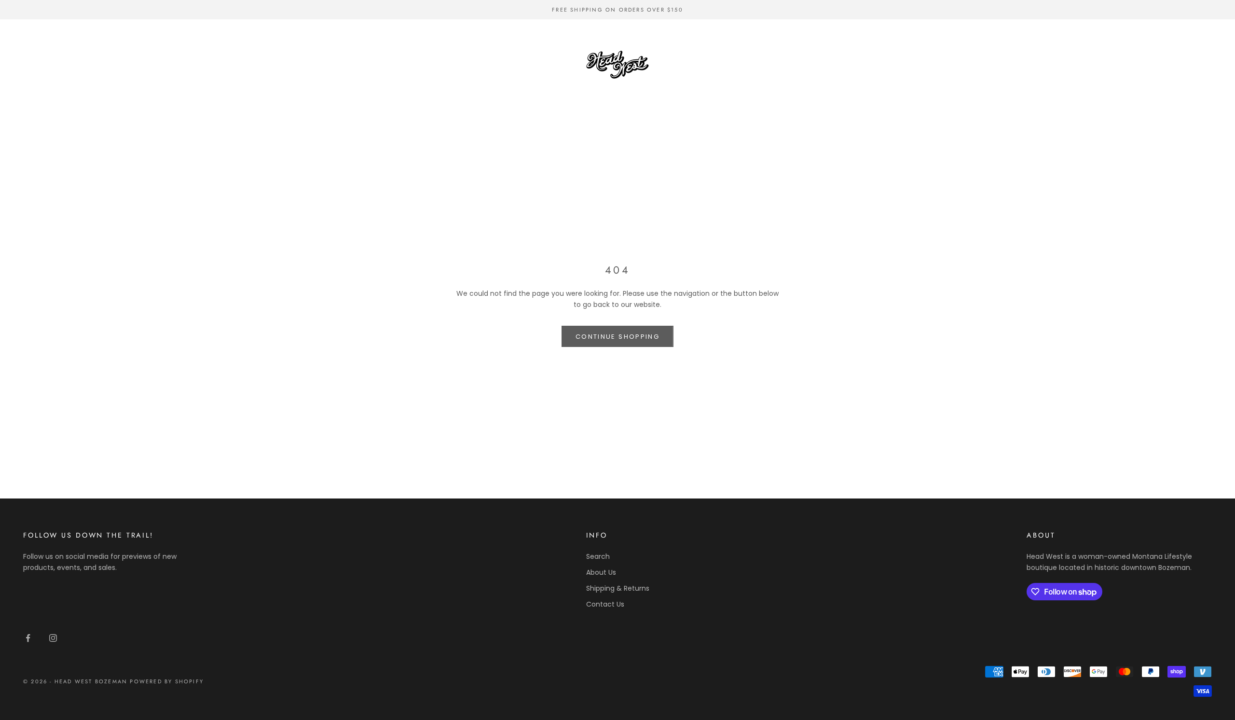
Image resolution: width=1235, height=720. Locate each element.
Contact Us (605, 604)
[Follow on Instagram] (53, 638)
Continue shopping (617, 336)
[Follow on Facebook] (28, 638)
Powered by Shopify (167, 681)
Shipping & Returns (617, 588)
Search (598, 556)
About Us (601, 572)
